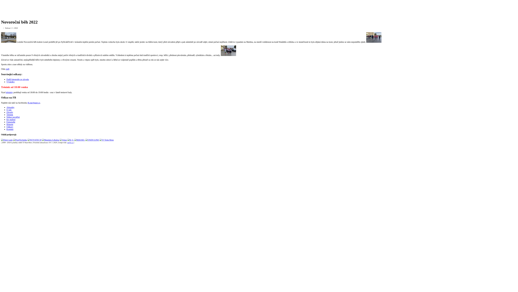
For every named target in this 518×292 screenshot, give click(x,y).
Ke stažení (10, 119)
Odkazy (9, 127)
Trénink (9, 115)
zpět (7, 69)
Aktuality (10, 107)
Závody (9, 112)
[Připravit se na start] (373, 42)
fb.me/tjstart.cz (34, 103)
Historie (9, 124)
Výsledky (10, 82)
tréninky (9, 92)
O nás (8, 110)
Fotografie (10, 122)
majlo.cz (70, 143)
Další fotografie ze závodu (17, 79)
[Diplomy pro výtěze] (228, 55)
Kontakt (9, 129)
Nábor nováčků (13, 117)
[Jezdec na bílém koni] (8, 42)
